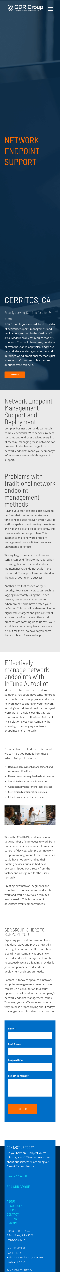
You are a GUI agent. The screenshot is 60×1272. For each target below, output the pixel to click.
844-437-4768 (17, 1176)
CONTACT (13, 1214)
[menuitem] (49, 19)
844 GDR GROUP (18, 1186)
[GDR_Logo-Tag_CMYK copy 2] (25, 8)
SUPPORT (13, 1210)
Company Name (15, 1059)
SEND (23, 1109)
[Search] (49, 19)
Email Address (15, 1044)
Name (12, 1028)
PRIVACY (12, 1223)
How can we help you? (18, 1075)
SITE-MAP (13, 1219)
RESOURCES (15, 1206)
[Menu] (49, 8)
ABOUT (11, 1201)
